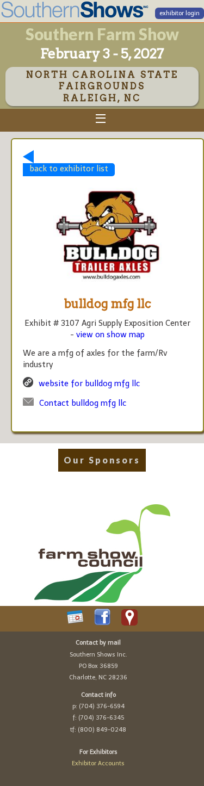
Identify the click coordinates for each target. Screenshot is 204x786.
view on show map (110, 334)
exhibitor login (179, 13)
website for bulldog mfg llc (89, 383)
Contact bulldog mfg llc (82, 403)
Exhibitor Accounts (98, 763)
